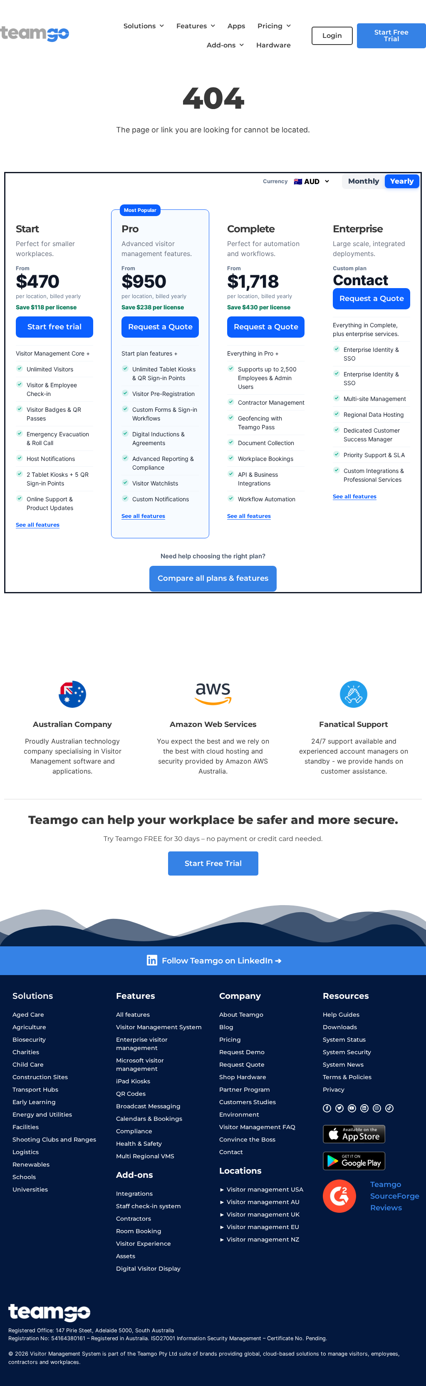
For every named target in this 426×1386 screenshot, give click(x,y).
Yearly (402, 181)
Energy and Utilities (42, 1114)
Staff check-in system (148, 1206)
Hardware (273, 45)
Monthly (363, 181)
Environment (239, 1114)
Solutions (140, 26)
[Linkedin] (364, 1108)
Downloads (340, 1027)
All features (133, 1014)
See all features (37, 524)
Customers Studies (247, 1102)
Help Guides (341, 1014)
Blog (226, 1027)
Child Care (28, 1064)
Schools (24, 1177)
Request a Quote (160, 326)
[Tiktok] (389, 1108)
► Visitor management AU (259, 1202)
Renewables (31, 1164)
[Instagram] (377, 1108)
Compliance (134, 1131)
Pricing (270, 26)
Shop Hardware (242, 1077)
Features (191, 26)
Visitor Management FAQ (257, 1127)
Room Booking (138, 1231)
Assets (125, 1256)
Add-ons (221, 45)
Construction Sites (40, 1077)
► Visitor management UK (259, 1214)
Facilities (25, 1127)
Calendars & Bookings (149, 1118)
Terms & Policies (347, 1077)
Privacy (333, 1089)
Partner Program (244, 1089)
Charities (25, 1052)
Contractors (133, 1218)
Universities (30, 1189)
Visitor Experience (143, 1243)
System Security (347, 1052)
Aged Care (28, 1014)
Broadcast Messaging (148, 1106)
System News (343, 1064)
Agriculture (29, 1027)
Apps (236, 26)
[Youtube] (352, 1108)
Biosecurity (29, 1039)
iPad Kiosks (133, 1081)
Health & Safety (139, 1143)
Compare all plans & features (213, 578)
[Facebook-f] (327, 1108)
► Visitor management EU (259, 1227)
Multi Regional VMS (145, 1156)
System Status (344, 1039)
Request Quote (242, 1064)
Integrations (134, 1193)
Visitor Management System (159, 1027)
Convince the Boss (247, 1139)
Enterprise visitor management (142, 1044)
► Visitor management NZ (259, 1239)
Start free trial (54, 326)
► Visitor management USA (261, 1189)
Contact (231, 1152)
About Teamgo (241, 1014)
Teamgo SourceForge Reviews (394, 1196)
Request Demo (242, 1052)
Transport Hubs (35, 1089)
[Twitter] (339, 1108)
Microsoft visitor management (140, 1064)
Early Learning (34, 1102)
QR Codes (131, 1093)
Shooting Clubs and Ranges (54, 1139)
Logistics (25, 1152)
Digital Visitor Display (148, 1268)
